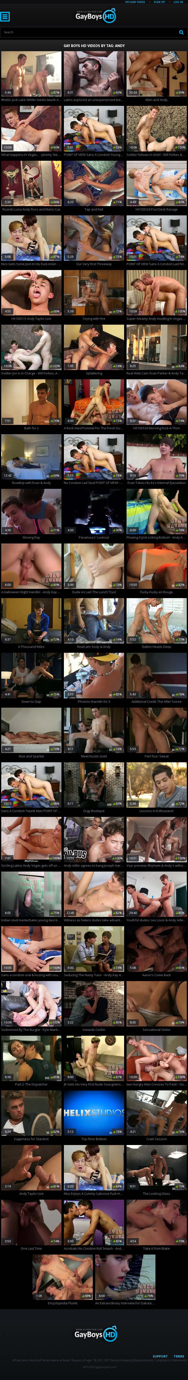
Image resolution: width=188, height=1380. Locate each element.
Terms (179, 1356)
